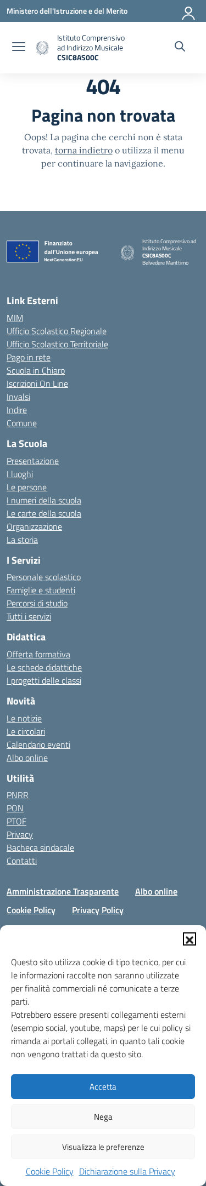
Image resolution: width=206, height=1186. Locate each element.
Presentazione (33, 460)
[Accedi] (189, 11)
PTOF (16, 821)
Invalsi (18, 396)
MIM (15, 317)
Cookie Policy (50, 1171)
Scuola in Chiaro (36, 370)
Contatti (22, 860)
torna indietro (84, 150)
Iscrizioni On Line (37, 383)
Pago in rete (29, 357)
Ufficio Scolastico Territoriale (57, 344)
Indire (17, 409)
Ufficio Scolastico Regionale (57, 330)
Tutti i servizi (29, 616)
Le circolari (26, 731)
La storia (22, 539)
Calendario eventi (38, 744)
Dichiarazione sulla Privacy (127, 1171)
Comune (22, 422)
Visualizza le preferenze (103, 1147)
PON (15, 808)
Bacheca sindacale (40, 847)
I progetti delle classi (44, 680)
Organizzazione (34, 526)
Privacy (20, 834)
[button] (189, 938)
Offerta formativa (38, 654)
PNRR (18, 794)
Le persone (27, 487)
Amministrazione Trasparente (63, 891)
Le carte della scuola (44, 513)
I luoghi (20, 473)
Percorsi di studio (37, 603)
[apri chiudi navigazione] (18, 47)
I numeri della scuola (44, 500)
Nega (103, 1116)
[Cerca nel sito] (179, 48)
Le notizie (24, 718)
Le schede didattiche (44, 667)
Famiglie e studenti (41, 590)
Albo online (27, 757)
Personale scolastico (44, 576)
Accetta (103, 1086)
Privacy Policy (98, 909)
